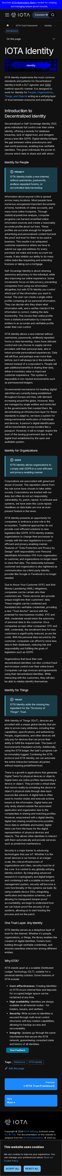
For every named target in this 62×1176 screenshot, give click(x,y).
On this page (14, 38)
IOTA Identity (35, 1062)
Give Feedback (17, 1050)
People (32, 92)
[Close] (59, 4)
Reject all (32, 1169)
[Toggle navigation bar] (7, 14)
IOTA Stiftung (31, 1131)
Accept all (12, 1169)
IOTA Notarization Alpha (24, 2)
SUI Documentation (33, 1137)
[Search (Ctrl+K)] (52, 15)
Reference (19, 1062)
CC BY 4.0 (10, 1134)
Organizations (45, 92)
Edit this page (16, 1068)
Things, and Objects (16, 96)
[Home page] (8, 25)
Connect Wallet (44, 14)
